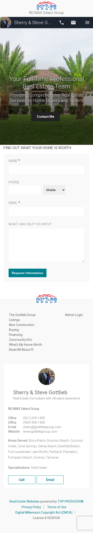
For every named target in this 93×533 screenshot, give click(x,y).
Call (61, 22)
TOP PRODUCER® (71, 501)
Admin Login (74, 315)
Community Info (20, 339)
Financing (16, 335)
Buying (14, 330)
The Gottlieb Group (22, 315)
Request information (27, 273)
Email (73, 22)
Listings (14, 320)
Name (13, 161)
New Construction (21, 325)
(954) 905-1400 (34, 422)
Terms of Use (56, 507)
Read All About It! (21, 349)
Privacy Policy (31, 507)
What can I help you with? (30, 224)
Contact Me (45, 116)
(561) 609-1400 (34, 418)
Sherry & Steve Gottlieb (33, 22)
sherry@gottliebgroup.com (42, 427)
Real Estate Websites (24, 501)
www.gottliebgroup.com (40, 431)
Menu (87, 22)
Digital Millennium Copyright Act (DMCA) (43, 512)
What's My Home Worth (25, 344)
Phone (14, 182)
